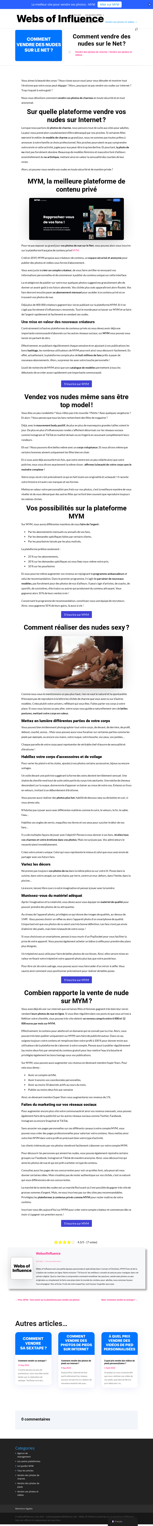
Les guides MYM (93, 15)
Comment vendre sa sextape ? (32, 1361)
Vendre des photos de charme (91, 52)
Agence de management (86, 22)
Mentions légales (24, 1508)
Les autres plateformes (28, 1461)
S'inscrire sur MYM (76, 384)
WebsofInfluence (48, 1253)
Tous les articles (25, 1470)
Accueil (77, 15)
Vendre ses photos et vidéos (119, 22)
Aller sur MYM (109, 4)
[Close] (150, 4)
